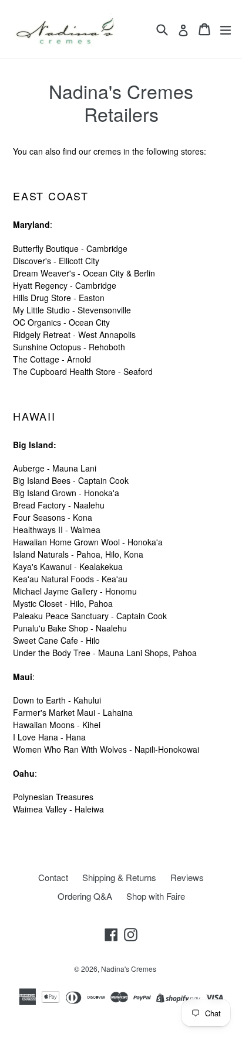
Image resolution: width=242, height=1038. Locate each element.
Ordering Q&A (85, 896)
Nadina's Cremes (128, 969)
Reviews (187, 877)
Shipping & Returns (119, 877)
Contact (53, 877)
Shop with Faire (155, 896)
